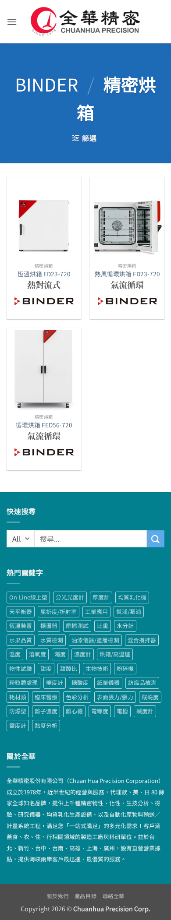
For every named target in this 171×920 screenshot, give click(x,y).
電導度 (99, 711)
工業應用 (96, 611)
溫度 (15, 654)
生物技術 (97, 668)
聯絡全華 (114, 896)
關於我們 (57, 896)
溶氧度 (37, 654)
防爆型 (17, 711)
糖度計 (54, 682)
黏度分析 (46, 725)
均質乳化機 (132, 597)
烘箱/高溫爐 (115, 654)
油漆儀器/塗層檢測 (95, 640)
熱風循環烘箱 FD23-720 (127, 274)
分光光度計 (70, 597)
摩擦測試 (77, 625)
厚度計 (101, 597)
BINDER (46, 84)
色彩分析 (77, 697)
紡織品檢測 (142, 682)
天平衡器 (20, 611)
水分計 (125, 625)
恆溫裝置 (20, 625)
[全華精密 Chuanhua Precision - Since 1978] (86, 21)
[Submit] (155, 538)
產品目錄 (85, 896)
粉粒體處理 (23, 682)
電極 (122, 711)
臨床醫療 (46, 697)
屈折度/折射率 (58, 611)
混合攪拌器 (142, 640)
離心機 (74, 711)
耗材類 (17, 697)
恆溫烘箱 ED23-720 (44, 274)
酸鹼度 (150, 697)
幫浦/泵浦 (128, 611)
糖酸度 (80, 682)
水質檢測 (51, 640)
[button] (12, 21)
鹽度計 (17, 725)
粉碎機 (125, 668)
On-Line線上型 (28, 597)
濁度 (60, 654)
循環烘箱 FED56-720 (44, 425)
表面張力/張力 (115, 697)
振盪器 (48, 625)
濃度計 (82, 654)
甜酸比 (68, 668)
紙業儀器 (108, 682)
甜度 (46, 668)
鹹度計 (144, 711)
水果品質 (20, 640)
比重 (102, 625)
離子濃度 (46, 711)
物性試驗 (20, 668)
